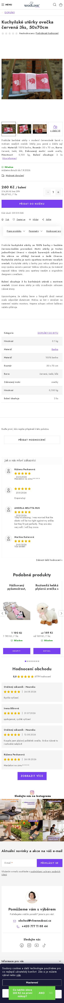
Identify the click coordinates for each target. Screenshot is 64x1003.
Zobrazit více (32, 776)
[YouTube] (37, 945)
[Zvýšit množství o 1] (58, 192)
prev (2, 613)
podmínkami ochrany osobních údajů (31, 873)
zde (18, 975)
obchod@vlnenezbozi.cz (34, 921)
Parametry (34, 231)
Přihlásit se (50, 863)
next (61, 613)
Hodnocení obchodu (32, 669)
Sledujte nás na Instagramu (33, 796)
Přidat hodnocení (32, 439)
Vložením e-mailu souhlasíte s (31, 873)
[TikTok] (44, 945)
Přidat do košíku (32, 203)
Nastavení (32, 982)
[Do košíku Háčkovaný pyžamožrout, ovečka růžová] (16, 651)
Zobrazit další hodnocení (48, 560)
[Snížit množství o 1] (48, 192)
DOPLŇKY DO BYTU (48, 332)
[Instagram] (29, 945)
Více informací (9, 158)
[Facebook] (22, 945)
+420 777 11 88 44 (35, 926)
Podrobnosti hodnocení (47, 33)
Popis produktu (14, 231)
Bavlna (55, 349)
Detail (46, 651)
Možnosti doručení (15, 175)
